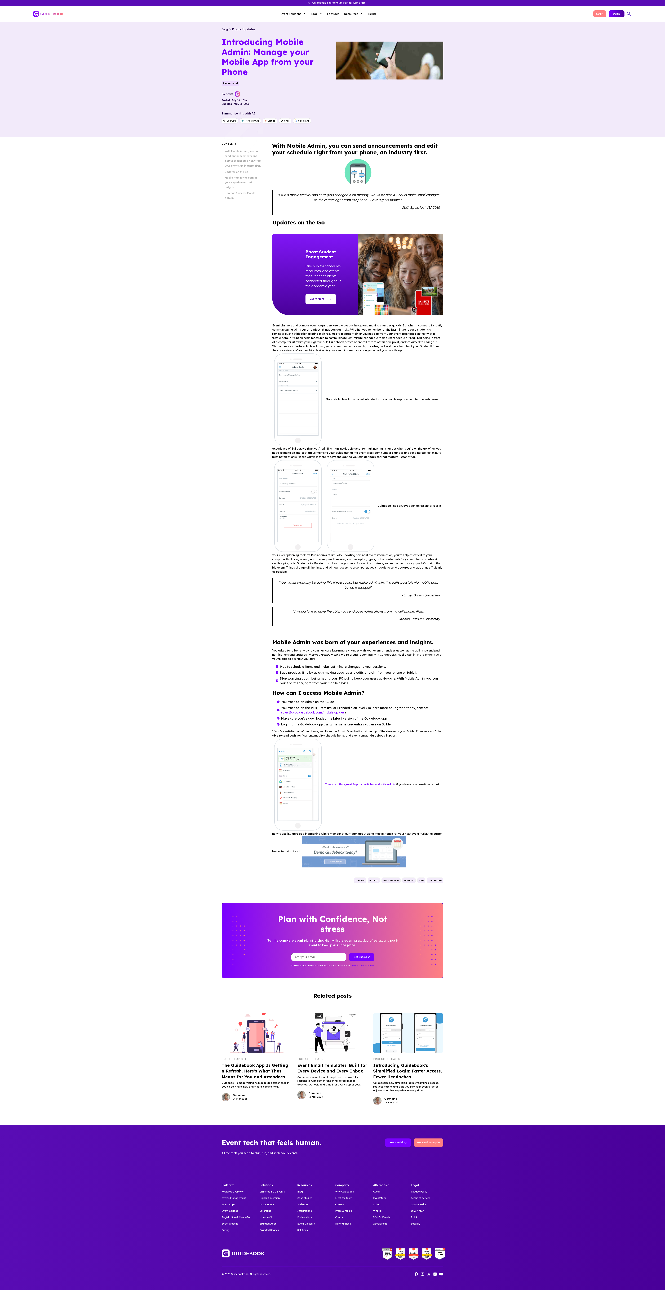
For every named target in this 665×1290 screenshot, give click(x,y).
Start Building (398, 1142)
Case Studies (304, 1198)
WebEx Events (381, 1217)
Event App (360, 880)
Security (415, 1223)
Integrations (304, 1210)
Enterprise (265, 1210)
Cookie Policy (419, 1204)
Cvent (376, 1191)
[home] (96, 14)
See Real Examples (428, 1142)
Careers (339, 1204)
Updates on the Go (236, 172)
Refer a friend (343, 1223)
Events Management (234, 1198)
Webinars (302, 1204)
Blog (300, 1191)
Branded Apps (268, 1223)
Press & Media (343, 1210)
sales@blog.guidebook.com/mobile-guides (313, 712)
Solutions (302, 1230)
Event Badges (230, 1210)
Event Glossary (306, 1223)
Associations (267, 1204)
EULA (414, 1217)
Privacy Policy (419, 1191)
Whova (377, 1210)
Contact (339, 1217)
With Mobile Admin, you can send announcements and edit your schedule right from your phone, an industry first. (243, 158)
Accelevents (380, 1223)
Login (599, 13)
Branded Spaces (269, 1230)
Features (333, 14)
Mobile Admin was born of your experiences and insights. (241, 182)
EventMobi (379, 1198)
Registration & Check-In (236, 1217)
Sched (376, 1204)
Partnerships (304, 1217)
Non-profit (266, 1217)
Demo (616, 13)
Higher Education (270, 1198)
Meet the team (343, 1198)
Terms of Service (420, 1198)
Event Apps (228, 1204)
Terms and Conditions (363, 965)
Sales (421, 880)
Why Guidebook (344, 1191)
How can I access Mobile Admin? (240, 196)
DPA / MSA (417, 1210)
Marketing (373, 880)
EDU (314, 14)
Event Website (230, 1223)
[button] (293, 14)
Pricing (371, 14)
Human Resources (391, 880)
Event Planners (435, 880)
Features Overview (232, 1191)
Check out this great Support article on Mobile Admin (360, 784)
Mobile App (409, 880)
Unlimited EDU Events (272, 1191)
